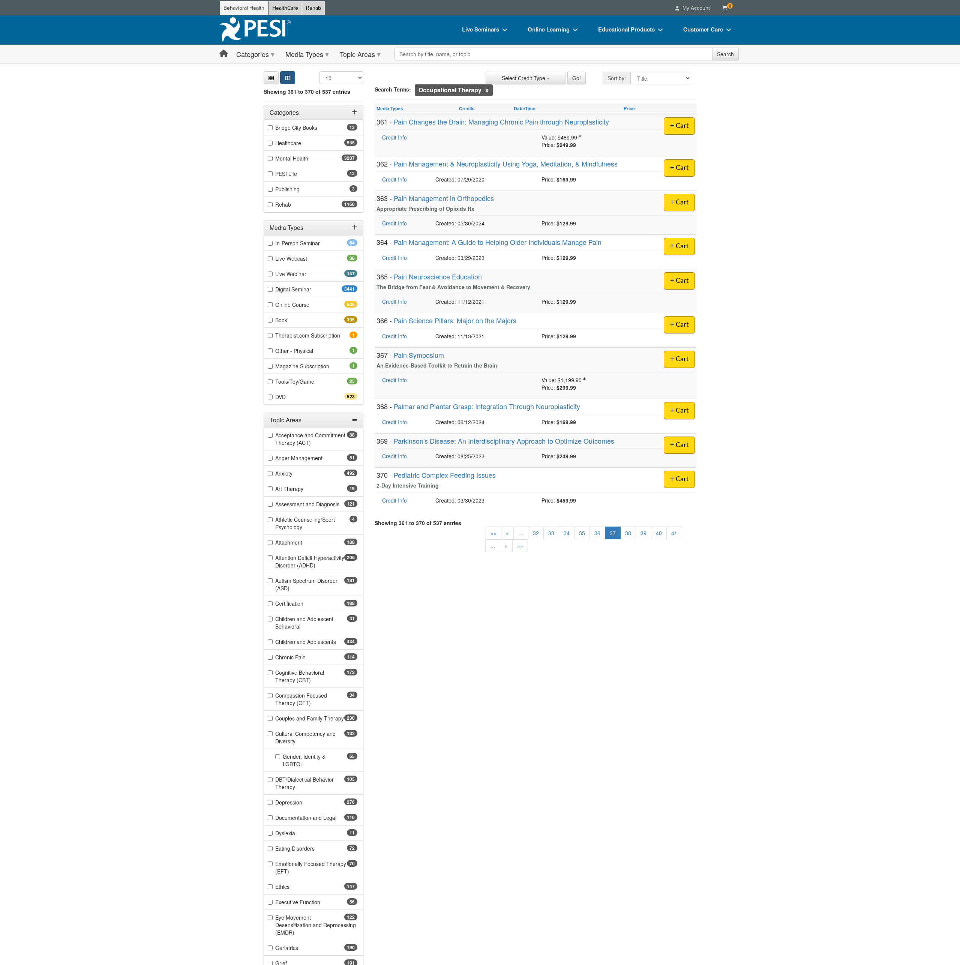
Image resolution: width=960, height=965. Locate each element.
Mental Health (306, 158)
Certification (302, 604)
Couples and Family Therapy (316, 718)
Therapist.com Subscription (316, 335)
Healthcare (301, 143)
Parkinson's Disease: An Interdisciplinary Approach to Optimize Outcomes (504, 441)
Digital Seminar (308, 289)
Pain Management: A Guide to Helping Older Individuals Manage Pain (498, 242)
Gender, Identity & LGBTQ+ (305, 760)
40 (659, 533)
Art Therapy (301, 489)
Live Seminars (480, 29)
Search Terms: (393, 89)
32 (536, 533)
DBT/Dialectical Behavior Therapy (304, 783)
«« (493, 533)
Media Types (304, 54)
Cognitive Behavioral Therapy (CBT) (306, 676)
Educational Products (626, 29)
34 (567, 533)
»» (520, 545)
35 (582, 533)
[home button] (223, 54)
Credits (467, 108)
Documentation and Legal (316, 818)
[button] (271, 77)
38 (628, 533)
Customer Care (703, 29)
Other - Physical (304, 350)
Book (294, 320)
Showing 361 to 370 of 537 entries (307, 91)
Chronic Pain (303, 657)
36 (597, 533)
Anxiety (297, 473)
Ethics (295, 887)
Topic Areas (357, 54)
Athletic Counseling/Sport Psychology (305, 523)
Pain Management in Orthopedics (444, 198)
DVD (293, 397)
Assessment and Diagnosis (316, 504)
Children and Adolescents (316, 642)
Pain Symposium (419, 355)
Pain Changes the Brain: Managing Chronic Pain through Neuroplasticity (501, 121)
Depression (302, 802)
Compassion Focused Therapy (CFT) (304, 699)
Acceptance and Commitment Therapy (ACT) (310, 439)
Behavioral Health (244, 8)
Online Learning (549, 29)
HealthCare (285, 8)
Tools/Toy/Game (306, 381)
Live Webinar (304, 274)
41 (674, 533)
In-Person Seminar (309, 243)
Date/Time (525, 108)
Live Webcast (303, 258)
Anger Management (310, 458)
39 (643, 533)
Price (629, 108)
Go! (576, 78)
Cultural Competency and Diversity (305, 737)
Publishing (297, 189)
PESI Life (298, 174)
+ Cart (679, 126)
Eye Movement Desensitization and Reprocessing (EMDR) (315, 925)
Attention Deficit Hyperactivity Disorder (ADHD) (309, 561)
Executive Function (309, 902)
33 (551, 533)
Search (725, 54)
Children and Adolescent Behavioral (304, 622)
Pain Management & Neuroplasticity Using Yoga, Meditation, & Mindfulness (506, 163)
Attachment (302, 542)
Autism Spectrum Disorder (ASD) (306, 584)
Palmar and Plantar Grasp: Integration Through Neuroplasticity (487, 406)
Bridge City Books (308, 128)
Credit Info (394, 137)
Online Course (305, 304)
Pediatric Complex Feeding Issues (445, 475)
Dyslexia (297, 833)
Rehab (313, 8)
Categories (252, 54)
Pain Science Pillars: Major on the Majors (455, 320)
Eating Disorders (306, 848)
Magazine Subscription (312, 366)
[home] (255, 30)
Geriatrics (300, 948)
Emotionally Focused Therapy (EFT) (310, 867)
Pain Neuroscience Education (438, 276)
